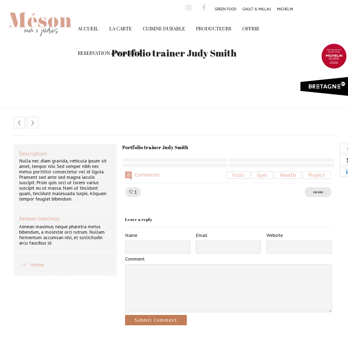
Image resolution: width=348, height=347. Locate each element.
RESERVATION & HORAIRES (109, 53)
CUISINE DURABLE (164, 28)
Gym (262, 175)
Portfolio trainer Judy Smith (155, 147)
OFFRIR (250, 28)
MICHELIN (285, 9)
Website (274, 235)
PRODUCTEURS (213, 28)
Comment (135, 259)
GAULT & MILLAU (257, 9)
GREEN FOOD (226, 9)
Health (288, 175)
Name (131, 235)
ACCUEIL (88, 28)
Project (316, 175)
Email (201, 235)
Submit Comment (156, 320)
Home (37, 264)
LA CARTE (120, 28)
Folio (238, 175)
